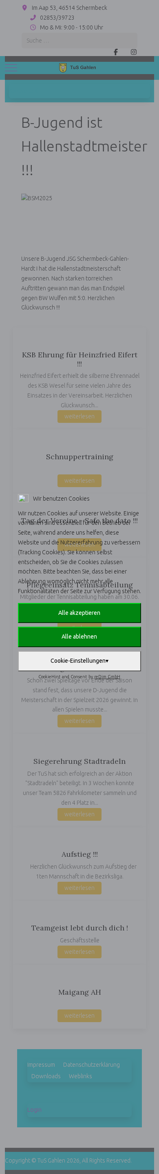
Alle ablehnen (79, 636)
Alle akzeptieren (79, 613)
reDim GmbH (107, 676)
